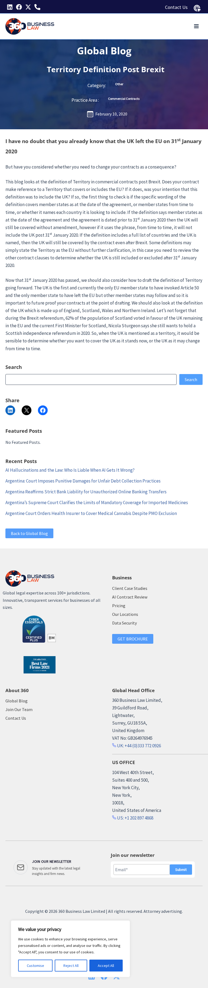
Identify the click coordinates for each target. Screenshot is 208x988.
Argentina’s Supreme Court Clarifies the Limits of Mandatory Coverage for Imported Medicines (96, 502)
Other (119, 84)
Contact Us (176, 7)
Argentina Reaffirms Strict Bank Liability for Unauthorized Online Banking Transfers (86, 492)
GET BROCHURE (133, 639)
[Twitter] (28, 7)
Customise (35, 965)
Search (191, 379)
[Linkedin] (10, 7)
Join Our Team (18, 709)
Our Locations (125, 614)
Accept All (106, 965)
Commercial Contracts (123, 99)
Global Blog (104, 50)
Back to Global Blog (29, 533)
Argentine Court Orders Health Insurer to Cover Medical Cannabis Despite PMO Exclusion (91, 513)
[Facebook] (19, 7)
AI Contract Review (129, 597)
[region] (70, 948)
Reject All (71, 965)
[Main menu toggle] (196, 26)
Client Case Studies (129, 588)
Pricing (118, 605)
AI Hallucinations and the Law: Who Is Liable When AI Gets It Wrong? (70, 470)
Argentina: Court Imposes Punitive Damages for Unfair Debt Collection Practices (83, 481)
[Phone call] (37, 7)
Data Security (124, 623)
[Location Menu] (197, 8)
